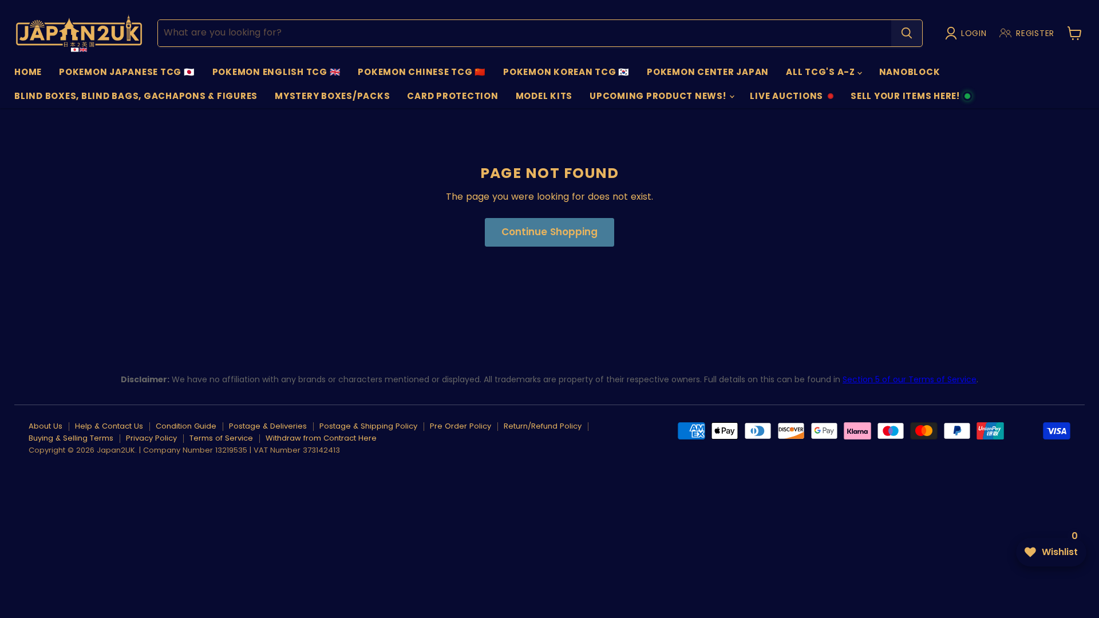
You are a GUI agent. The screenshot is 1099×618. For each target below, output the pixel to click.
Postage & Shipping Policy (368, 426)
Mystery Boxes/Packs (332, 96)
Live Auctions (786, 99)
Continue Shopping (549, 232)
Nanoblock (909, 72)
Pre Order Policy (460, 426)
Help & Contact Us (109, 426)
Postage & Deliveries (268, 426)
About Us (45, 426)
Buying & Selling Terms (71, 438)
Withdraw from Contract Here (321, 438)
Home (28, 72)
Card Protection (452, 96)
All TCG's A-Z (821, 72)
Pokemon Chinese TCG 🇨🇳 (422, 72)
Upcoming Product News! (659, 96)
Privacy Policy (151, 438)
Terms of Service (221, 438)
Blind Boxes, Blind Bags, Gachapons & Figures (136, 96)
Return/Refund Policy (543, 426)
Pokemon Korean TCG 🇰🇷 (566, 72)
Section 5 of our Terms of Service (910, 379)
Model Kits (544, 96)
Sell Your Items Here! (905, 99)
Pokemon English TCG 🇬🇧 (276, 72)
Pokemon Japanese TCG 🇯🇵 (127, 72)
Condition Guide (186, 426)
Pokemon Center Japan (708, 72)
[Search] (906, 33)
